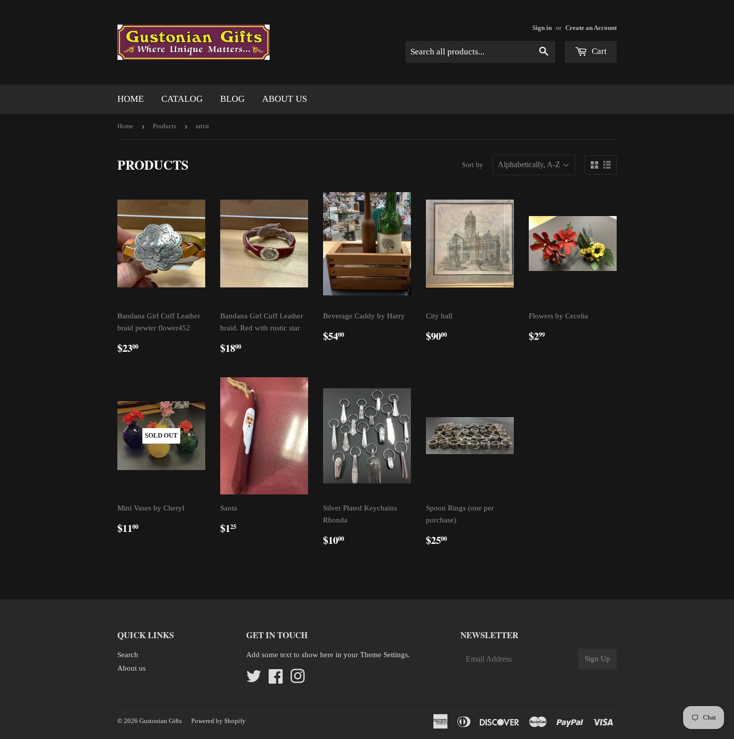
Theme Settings (384, 655)
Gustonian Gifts (160, 721)
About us (284, 99)
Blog (232, 99)
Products (164, 126)
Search (127, 655)
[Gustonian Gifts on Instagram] (297, 680)
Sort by (472, 165)
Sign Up (597, 659)
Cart (598, 51)
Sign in (542, 27)
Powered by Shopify (218, 721)
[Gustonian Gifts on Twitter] (253, 680)
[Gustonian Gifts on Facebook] (275, 680)
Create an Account (591, 27)
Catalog (182, 99)
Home (130, 99)
